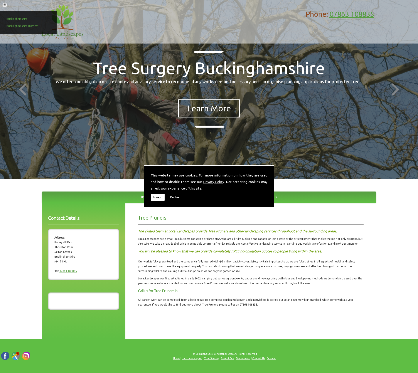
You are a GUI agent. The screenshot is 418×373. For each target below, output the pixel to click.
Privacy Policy (213, 182)
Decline (174, 197)
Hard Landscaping (192, 358)
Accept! (157, 197)
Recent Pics (227, 358)
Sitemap (271, 358)
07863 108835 (351, 14)
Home (176, 358)
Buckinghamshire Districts (22, 26)
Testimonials (243, 358)
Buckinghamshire (17, 18)
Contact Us (258, 358)
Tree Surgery (211, 358)
